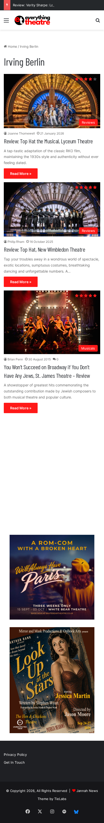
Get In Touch (14, 762)
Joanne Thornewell (21, 133)
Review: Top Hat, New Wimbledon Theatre (44, 249)
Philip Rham (16, 242)
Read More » (20, 173)
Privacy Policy (15, 755)
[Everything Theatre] (33, 20)
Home (12, 46)
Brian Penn (15, 359)
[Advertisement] (52, 475)
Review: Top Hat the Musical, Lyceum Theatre (48, 141)
